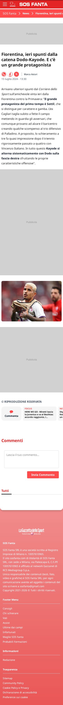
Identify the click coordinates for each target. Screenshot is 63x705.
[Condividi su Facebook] (10, 74)
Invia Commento (43, 475)
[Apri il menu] (5, 4)
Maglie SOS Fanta (13, 637)
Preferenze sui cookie (15, 697)
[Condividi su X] (16, 74)
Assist (6, 622)
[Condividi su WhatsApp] (3, 74)
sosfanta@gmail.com (32, 586)
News (26, 13)
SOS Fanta (9, 13)
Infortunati (9, 632)
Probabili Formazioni (15, 641)
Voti (5, 618)
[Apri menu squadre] (12, 4)
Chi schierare (10, 613)
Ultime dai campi (13, 627)
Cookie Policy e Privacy (16, 687)
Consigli (7, 608)
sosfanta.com (18, 558)
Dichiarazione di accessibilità (20, 692)
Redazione (9, 660)
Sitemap (7, 678)
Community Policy (13, 683)
